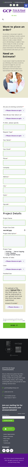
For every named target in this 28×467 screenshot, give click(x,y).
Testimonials (6, 443)
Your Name (7, 140)
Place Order (6, 438)
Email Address (6, 415)
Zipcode (6, 204)
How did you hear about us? (12, 115)
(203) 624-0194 (8, 391)
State (5, 195)
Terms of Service (18, 320)
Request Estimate (8, 436)
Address (6, 177)
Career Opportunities (9, 434)
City (4, 186)
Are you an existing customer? (13, 107)
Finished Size (7, 273)
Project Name (7, 218)
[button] (26, 6)
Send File (5, 440)
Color (5, 265)
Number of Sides (8, 257)
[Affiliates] (8, 347)
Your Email (7, 149)
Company (6, 167)
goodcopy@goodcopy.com (11, 388)
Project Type (7, 249)
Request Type (8, 132)
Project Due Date (8, 227)
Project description (10, 233)
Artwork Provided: (11, 303)
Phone (5, 158)
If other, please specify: (11, 123)
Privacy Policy (10, 320)
